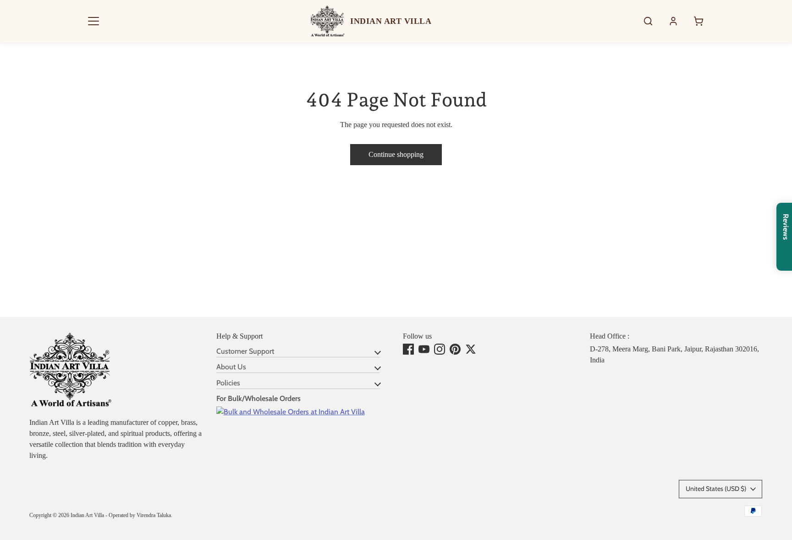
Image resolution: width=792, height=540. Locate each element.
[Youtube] (423, 349)
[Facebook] (408, 349)
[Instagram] (439, 349)
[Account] (673, 21)
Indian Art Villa (87, 515)
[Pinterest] (455, 349)
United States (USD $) (716, 488)
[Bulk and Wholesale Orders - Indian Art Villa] (290, 411)
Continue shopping (396, 154)
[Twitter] (470, 349)
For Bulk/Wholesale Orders (258, 398)
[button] (93, 21)
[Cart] (698, 21)
